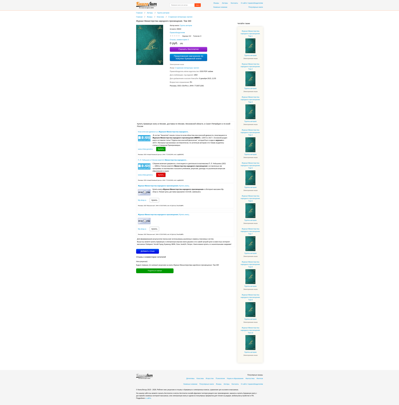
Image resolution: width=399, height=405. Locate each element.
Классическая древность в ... (163, 132)
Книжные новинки (220, 7)
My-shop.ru (142, 200)
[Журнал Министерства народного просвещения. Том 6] (250, 210)
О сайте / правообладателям (252, 3)
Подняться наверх (155, 271)
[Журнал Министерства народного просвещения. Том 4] (250, 144)
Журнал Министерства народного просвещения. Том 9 (250, 297)
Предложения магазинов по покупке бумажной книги (188, 57)
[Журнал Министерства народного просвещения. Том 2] (250, 78)
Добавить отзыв (148, 251)
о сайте (148, 398)
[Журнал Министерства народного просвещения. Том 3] (250, 111)
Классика (200, 378)
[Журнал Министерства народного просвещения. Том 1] (250, 45)
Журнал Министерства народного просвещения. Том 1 (250, 33)
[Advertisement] (174, 104)
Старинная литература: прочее (187, 68)
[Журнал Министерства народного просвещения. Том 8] (250, 276)
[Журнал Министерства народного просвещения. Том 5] (250, 177)
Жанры (216, 3)
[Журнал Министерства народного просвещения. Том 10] (250, 342)
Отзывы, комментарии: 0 (179, 40)
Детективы (190, 378)
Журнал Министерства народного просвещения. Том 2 (250, 66)
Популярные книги (255, 7)
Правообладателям (177, 32)
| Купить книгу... (164, 186)
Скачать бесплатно (188, 49)
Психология (220, 378)
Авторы (225, 3)
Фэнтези (260, 378)
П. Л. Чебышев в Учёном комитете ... (162, 160)
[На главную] (146, 5)
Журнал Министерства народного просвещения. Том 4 (250, 132)
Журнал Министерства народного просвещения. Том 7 (250, 231)
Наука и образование (235, 378)
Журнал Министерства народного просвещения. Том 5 (250, 165)
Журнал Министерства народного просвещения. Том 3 (250, 99)
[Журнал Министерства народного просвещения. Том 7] (250, 243)
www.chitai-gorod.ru (145, 149)
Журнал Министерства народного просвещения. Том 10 (250, 330)
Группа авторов (186, 25)
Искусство (210, 378)
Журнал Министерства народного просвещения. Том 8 (250, 264)
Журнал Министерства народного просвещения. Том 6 (250, 198)
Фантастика (250, 378)
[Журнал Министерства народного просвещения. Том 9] (250, 309)
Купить (161, 149)
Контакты (234, 3)
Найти (198, 5)
